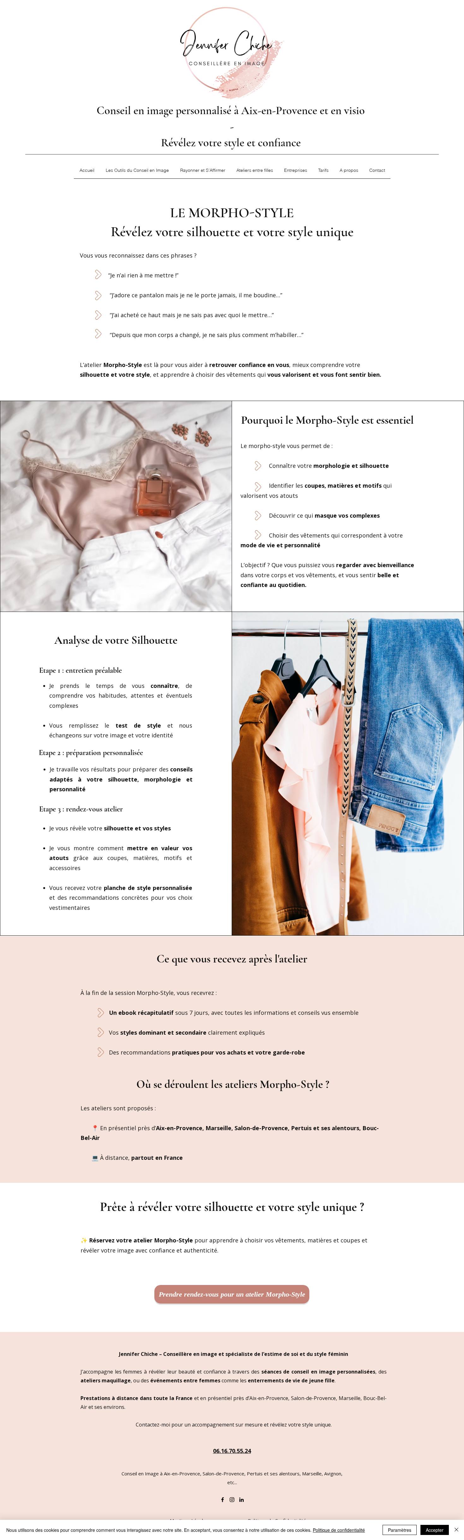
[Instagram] (232, 1499)
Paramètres (399, 1530)
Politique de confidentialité (339, 1530)
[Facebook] (222, 1499)
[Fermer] (456, 1530)
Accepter (434, 1530)
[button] (137, 172)
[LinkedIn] (241, 1499)
